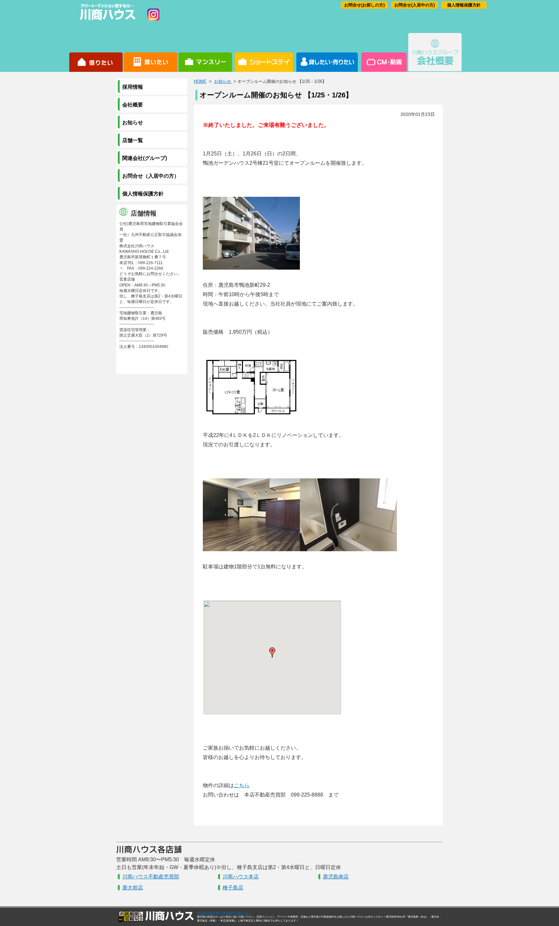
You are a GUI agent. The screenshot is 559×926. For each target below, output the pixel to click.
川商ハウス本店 (241, 876)
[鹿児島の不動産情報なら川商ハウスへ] (106, 21)
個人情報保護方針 (464, 5)
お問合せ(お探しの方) (364, 5)
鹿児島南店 (336, 876)
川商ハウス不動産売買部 (150, 876)
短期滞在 (205, 52)
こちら (241, 785)
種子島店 (233, 887)
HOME (200, 81)
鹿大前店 (132, 887)
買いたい (150, 52)
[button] (272, 652)
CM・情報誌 (383, 52)
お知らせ (223, 81)
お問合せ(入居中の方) (414, 5)
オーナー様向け (327, 52)
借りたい (96, 52)
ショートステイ (263, 52)
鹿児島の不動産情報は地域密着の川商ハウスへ (224, 912)
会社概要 (435, 52)
